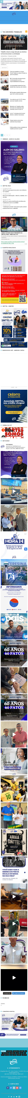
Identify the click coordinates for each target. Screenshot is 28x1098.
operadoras (15, 1051)
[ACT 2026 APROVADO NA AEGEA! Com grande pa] (14, 977)
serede (14, 1054)
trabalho (22, 1051)
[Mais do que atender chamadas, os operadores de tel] (14, 761)
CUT (2, 35)
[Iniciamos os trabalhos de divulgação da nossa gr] (14, 680)
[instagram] (20, 1088)
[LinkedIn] (14, 1088)
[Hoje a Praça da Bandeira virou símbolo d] (14, 923)
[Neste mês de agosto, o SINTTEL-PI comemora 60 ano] (14, 491)
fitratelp (7, 1054)
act (26, 1051)
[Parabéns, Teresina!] (14, 572)
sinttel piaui (9, 1051)
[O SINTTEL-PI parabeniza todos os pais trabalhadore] (14, 626)
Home (2, 30)
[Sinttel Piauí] (14, 12)
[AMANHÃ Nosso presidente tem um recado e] (14, 815)
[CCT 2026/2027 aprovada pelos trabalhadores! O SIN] (14, 599)
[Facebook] (7, 1088)
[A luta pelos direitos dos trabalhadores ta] (14, 896)
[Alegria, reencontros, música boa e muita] (14, 788)
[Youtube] (17, 1088)
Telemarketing (5, 1053)
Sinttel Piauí (4, 56)
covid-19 (24, 1054)
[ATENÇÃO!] (14, 545)
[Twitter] (11, 1088)
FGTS (3, 1054)
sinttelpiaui (12, 1053)
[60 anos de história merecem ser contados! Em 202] (14, 707)
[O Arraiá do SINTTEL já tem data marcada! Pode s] (14, 842)
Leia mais (4, 67)
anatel (17, 1053)
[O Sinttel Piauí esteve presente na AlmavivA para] (14, 734)
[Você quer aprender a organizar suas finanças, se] (14, 464)
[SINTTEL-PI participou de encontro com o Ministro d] (14, 518)
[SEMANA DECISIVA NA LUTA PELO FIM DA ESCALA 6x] (14, 950)
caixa (21, 1053)
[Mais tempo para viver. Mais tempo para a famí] (14, 869)
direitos (19, 1054)
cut (25, 1053)
